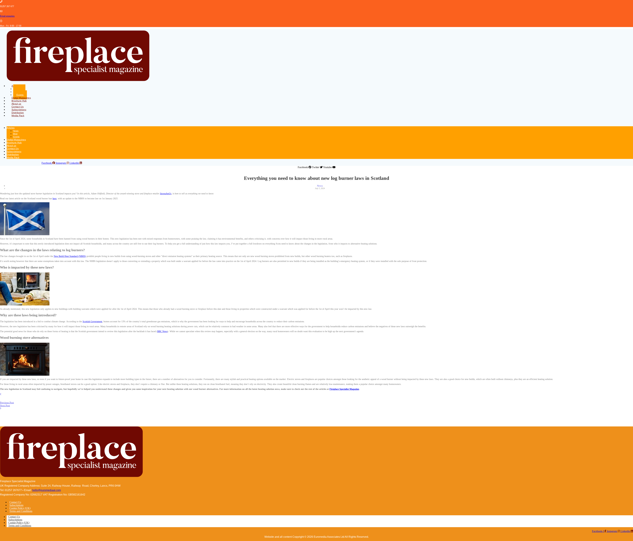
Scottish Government (92, 321)
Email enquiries (7, 16)
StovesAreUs (165, 193)
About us (11, 145)
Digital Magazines (16, 139)
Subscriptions (14, 151)
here (55, 198)
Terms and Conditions (20, 511)
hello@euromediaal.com (46, 490)
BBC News (162, 331)
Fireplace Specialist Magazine (344, 389)
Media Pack (18, 115)
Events (16, 137)
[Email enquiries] (1, 11)
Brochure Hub (14, 142)
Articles (11, 127)
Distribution (13, 154)
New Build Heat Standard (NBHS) (70, 256)
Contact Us (13, 148)
